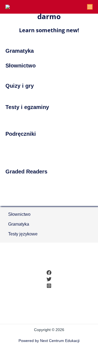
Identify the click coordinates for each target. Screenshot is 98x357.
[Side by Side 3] (49, 155)
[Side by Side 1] (49, 144)
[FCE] (47, 118)
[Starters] (8, 118)
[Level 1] (49, 198)
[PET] (39, 118)
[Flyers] (24, 118)
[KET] (32, 118)
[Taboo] (49, 96)
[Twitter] (49, 279)
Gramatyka (18, 224)
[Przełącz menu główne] (90, 7)
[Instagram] (49, 285)
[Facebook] (49, 272)
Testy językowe (23, 234)
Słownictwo (19, 214)
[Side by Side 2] (49, 150)
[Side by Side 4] (49, 161)
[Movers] (16, 118)
